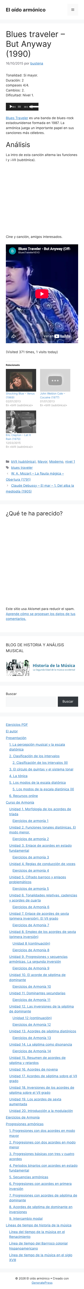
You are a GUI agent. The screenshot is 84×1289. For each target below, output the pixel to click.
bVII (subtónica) (23, 462)
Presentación (16, 738)
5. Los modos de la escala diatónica (37, 783)
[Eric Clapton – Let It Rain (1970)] (21, 421)
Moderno (56, 462)
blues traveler (22, 468)
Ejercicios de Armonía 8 (31, 950)
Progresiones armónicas (25, 1124)
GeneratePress (42, 1283)
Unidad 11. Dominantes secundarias (37, 993)
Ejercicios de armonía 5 (31, 889)
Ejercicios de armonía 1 (30, 821)
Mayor (42, 462)
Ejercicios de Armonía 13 (32, 1038)
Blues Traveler (17, 118)
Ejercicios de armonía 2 (31, 839)
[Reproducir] (11, 107)
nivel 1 (70, 462)
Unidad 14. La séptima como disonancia (40, 1044)
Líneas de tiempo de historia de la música (38, 1225)
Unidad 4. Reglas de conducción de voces (42, 864)
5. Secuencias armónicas (28, 1177)
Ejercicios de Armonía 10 (32, 986)
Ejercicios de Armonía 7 (31, 925)
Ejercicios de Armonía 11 (31, 1000)
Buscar (11, 694)
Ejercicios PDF (17, 725)
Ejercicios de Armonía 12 (32, 1025)
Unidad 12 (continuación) (32, 1018)
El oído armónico (26, 10)
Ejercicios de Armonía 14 (32, 1051)
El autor (12, 731)
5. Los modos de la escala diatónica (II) (43, 789)
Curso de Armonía (20, 802)
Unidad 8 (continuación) (31, 943)
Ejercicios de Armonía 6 (31, 907)
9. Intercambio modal (26, 1219)
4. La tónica (18, 776)
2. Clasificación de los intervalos (34, 756)
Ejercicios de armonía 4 (31, 870)
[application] (22, 107)
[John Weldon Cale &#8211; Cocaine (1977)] (55, 380)
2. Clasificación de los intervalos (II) (40, 763)
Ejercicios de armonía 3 (31, 857)
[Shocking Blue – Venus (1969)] (21, 380)
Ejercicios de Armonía (23, 1117)
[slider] (34, 106)
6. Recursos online (23, 796)
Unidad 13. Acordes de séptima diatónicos (42, 1031)
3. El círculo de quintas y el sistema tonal (41, 769)
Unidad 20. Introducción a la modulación (41, 1111)
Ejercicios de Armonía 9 (31, 968)
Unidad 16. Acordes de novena (33, 1069)
